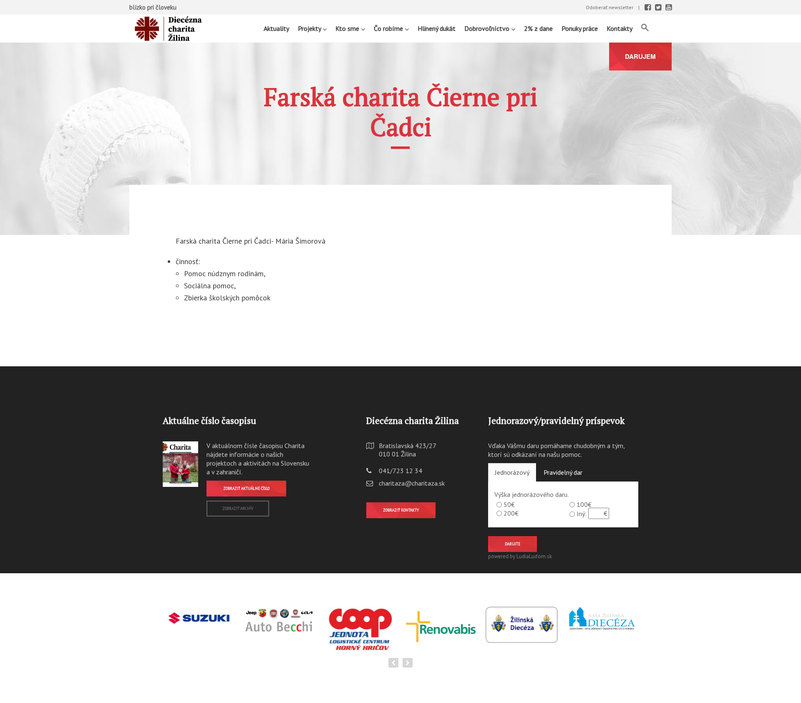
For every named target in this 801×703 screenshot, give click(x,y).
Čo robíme (389, 28)
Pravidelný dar (563, 472)
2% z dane (538, 28)
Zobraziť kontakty (401, 510)
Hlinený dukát (437, 28)
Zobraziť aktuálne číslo (246, 488)
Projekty (310, 28)
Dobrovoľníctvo (487, 28)
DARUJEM (640, 56)
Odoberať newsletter (609, 7)
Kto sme (348, 28)
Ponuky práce (580, 28)
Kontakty (619, 28)
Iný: (582, 513)
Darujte (512, 544)
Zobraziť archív (237, 508)
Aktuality (276, 28)
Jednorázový (512, 472)
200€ (511, 513)
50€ (509, 504)
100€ (584, 504)
